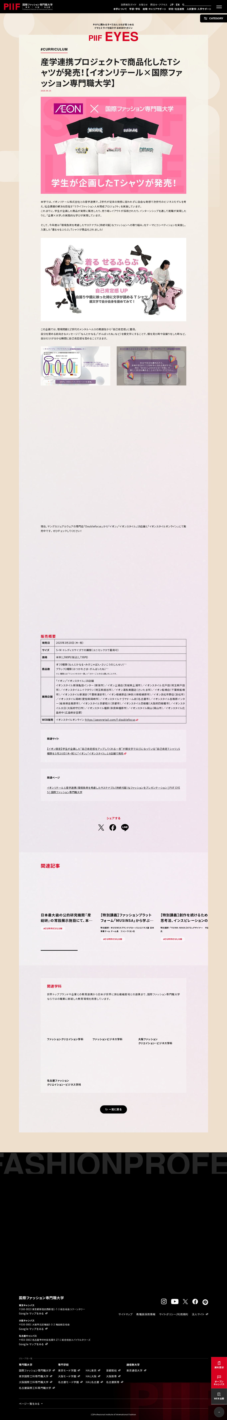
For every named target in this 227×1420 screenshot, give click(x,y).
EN (178, 4)
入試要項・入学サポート (199, 8)
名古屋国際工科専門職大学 (35, 1388)
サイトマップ (125, 1314)
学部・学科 (134, 8)
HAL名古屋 (92, 1382)
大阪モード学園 (67, 1376)
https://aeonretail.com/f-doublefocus (110, 719)
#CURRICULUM (54, 49)
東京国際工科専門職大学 (34, 1376)
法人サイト (198, 1314)
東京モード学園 (67, 1370)
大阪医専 (111, 1376)
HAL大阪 (91, 1376)
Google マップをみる (31, 1313)
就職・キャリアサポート (154, 8)
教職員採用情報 (145, 1314)
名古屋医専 (113, 1382)
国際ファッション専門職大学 (35, 1370)
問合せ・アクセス (159, 4)
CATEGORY (216, 18)
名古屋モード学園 (68, 1382)
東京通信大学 (134, 1370)
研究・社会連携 (176, 8)
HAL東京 (91, 1370)
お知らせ (143, 4)
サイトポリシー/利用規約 (173, 1314)
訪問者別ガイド (129, 4)
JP (171, 4)
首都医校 (111, 1370)
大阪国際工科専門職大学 (34, 1382)
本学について (120, 8)
